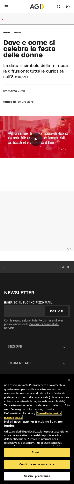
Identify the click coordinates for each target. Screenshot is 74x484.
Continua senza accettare (36, 464)
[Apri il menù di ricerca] (59, 7)
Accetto (37, 452)
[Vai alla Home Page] (37, 6)
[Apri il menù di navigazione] (6, 7)
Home (6, 32)
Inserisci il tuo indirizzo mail (28, 302)
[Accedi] (68, 7)
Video (17, 32)
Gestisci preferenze (37, 476)
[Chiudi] (69, 380)
